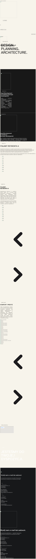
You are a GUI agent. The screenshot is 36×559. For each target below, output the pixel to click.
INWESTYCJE (3, 29)
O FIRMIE (5, 20)
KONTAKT (33, 34)
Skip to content (3, 0)
